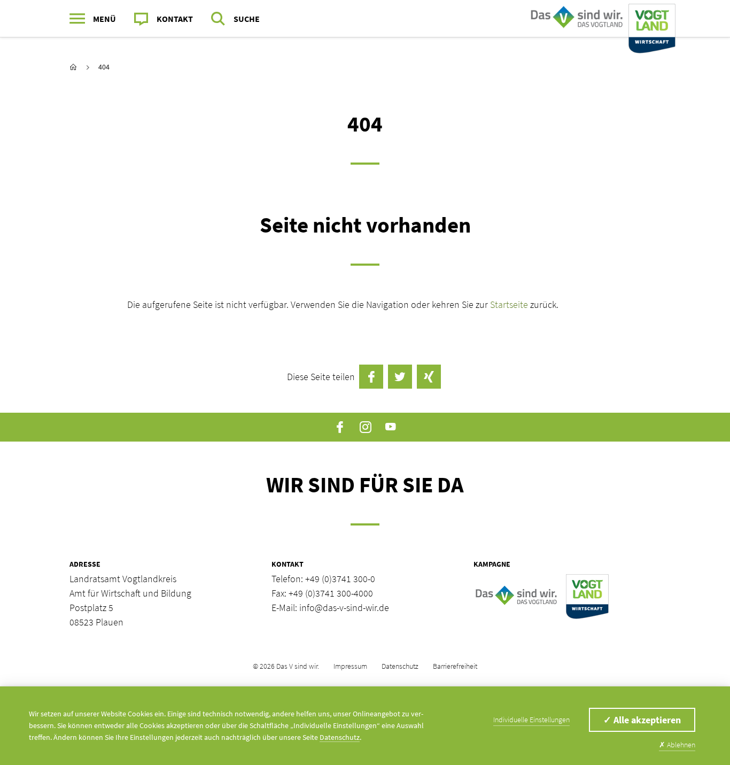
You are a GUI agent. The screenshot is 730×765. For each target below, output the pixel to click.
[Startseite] (600, 18)
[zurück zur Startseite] (73, 67)
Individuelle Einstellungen (531, 719)
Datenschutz (400, 666)
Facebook (340, 427)
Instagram (365, 427)
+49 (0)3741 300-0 (340, 579)
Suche (247, 18)
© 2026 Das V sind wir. (286, 666)
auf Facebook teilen (371, 377)
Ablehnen (677, 744)
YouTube (390, 427)
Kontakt (175, 18)
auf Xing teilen (429, 377)
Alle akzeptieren (642, 720)
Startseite (510, 304)
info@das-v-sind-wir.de (344, 607)
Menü (104, 18)
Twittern (400, 377)
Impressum (350, 666)
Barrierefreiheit (455, 666)
